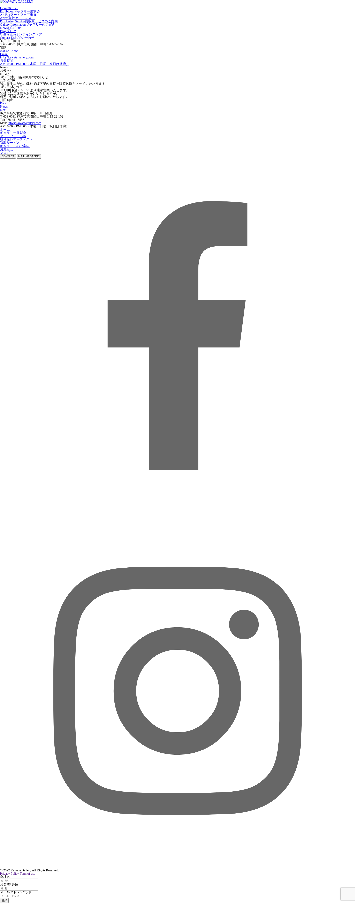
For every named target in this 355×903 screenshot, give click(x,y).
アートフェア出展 (13, 136)
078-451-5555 (9, 51)
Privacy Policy (9, 873)
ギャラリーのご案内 (15, 146)
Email (4, 54)
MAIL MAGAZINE (29, 156)
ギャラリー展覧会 (13, 133)
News (4, 106)
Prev (3, 103)
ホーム (5, 129)
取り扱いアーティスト (16, 139)
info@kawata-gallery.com (16, 57)
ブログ (5, 152)
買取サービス (10, 142)
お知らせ (6, 149)
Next (3, 110)
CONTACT (8, 156)
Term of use (27, 873)
